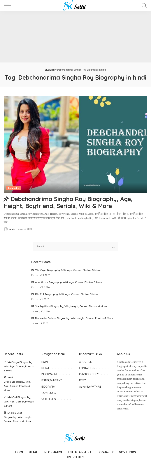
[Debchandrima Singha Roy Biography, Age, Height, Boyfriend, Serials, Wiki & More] (75, 144)
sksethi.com (123, 362)
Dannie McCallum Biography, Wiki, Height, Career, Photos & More (74, 318)
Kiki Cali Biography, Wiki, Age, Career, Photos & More (67, 294)
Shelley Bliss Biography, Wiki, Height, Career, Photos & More (71, 306)
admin (12, 229)
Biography (13, 188)
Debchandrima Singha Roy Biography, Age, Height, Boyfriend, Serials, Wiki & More (68, 202)
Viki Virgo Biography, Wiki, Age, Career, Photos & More (68, 269)
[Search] (143, 5)
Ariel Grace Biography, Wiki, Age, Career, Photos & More (68, 282)
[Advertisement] (75, 36)
